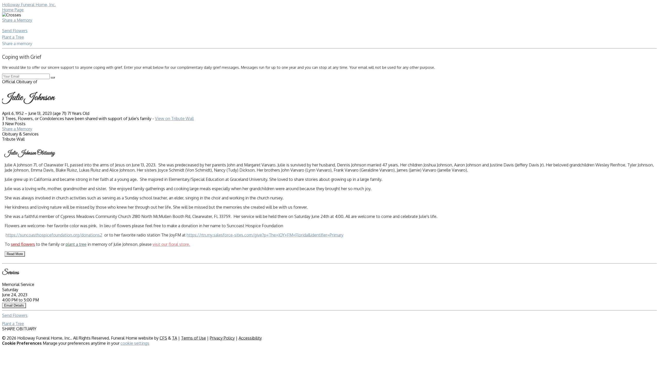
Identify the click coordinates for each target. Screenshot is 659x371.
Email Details (14, 305)
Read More (15, 254)
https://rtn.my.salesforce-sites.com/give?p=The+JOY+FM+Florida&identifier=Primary (265, 235)
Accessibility (250, 338)
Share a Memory (17, 20)
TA (174, 338)
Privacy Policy (222, 338)
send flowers (23, 244)
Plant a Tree (13, 37)
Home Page (13, 9)
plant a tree (76, 244)
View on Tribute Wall (174, 118)
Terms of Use (193, 338)
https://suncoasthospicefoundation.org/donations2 (54, 235)
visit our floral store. (171, 244)
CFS (163, 338)
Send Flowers (15, 30)
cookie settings (134, 343)
